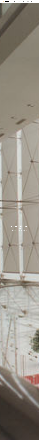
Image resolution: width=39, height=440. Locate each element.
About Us (24, 1)
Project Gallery (20, 1)
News (16, 1)
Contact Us (31, 1)
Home (14, 1)
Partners (28, 1)
